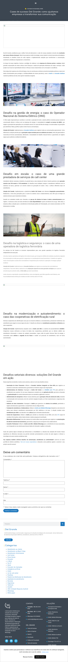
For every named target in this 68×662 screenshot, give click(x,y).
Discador (10, 559)
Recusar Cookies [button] (28, 657)
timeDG (9, 587)
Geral (9, 565)
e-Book (9, 561)
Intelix (41, 8)
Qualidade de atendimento (15, 579)
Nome (5, 487)
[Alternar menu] (35, 3)
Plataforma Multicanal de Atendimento (19, 577)
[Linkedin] (6, 641)
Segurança (10, 583)
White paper (11, 593)
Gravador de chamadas (33, 8)
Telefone (6, 480)
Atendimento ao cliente (14, 549)
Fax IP (9, 563)
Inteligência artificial (13, 569)
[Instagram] (16, 641)
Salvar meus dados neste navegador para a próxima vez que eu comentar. (28, 507)
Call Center (11, 555)
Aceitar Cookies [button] (40, 657)
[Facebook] (11, 641)
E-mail (5, 493)
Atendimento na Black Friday (16, 551)
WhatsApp (10, 591)
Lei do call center (12, 573)
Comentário (7, 459)
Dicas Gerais (11, 557)
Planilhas (10, 575)
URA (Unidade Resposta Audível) (17, 589)
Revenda (10, 581)
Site (4, 500)
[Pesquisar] (63, 524)
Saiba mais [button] (45, 652)
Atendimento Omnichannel (15, 553)
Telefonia (10, 585)
